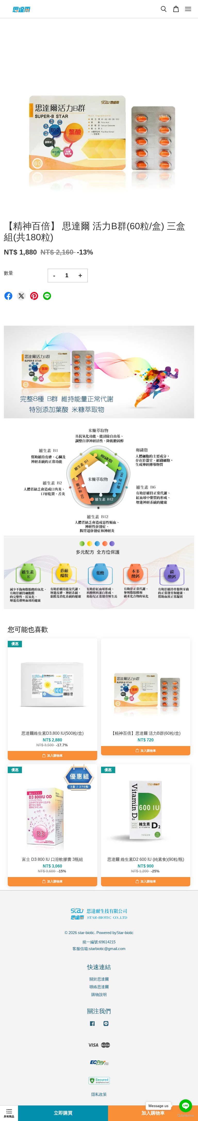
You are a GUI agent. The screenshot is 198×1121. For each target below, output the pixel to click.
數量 (8, 273)
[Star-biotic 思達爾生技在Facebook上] (92, 1026)
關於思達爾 (99, 979)
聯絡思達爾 (99, 987)
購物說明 (99, 994)
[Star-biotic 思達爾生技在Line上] (106, 1026)
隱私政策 (99, 1094)
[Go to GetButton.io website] (185, 1115)
